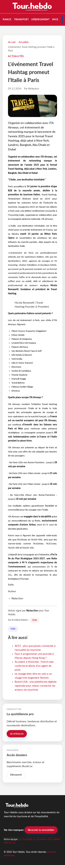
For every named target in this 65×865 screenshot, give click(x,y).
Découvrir (16, 774)
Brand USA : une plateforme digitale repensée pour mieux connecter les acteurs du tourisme (35, 685)
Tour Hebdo (54, 839)
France (6, 19)
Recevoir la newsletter (41, 830)
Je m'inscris (17, 733)
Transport (21, 19)
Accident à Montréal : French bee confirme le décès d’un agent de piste (34, 666)
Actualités (24, 42)
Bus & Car (10, 843)
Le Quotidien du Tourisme (32, 839)
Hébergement (40, 19)
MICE (55, 19)
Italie (34, 620)
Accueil (11, 42)
